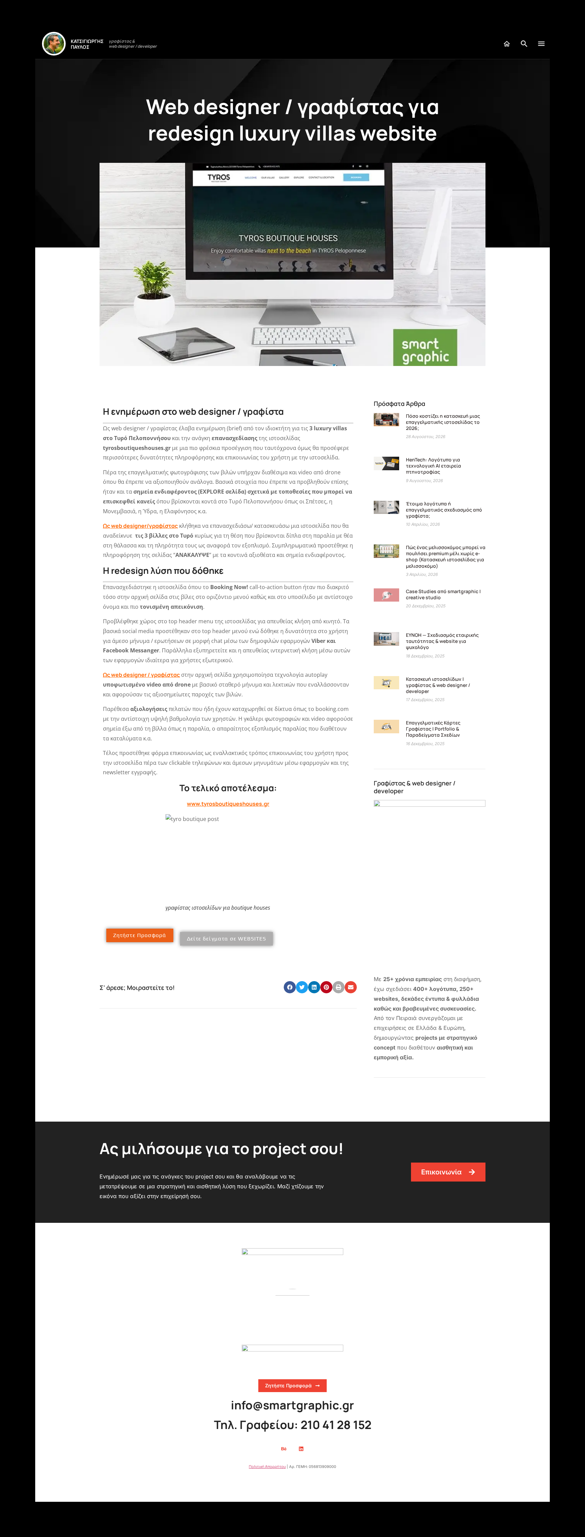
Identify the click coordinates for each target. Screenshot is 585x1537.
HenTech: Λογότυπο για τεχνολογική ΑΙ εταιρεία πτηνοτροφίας (433, 465)
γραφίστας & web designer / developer (133, 43)
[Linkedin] (301, 1449)
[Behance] (284, 1449)
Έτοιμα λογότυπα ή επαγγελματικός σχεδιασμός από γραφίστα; (444, 509)
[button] (290, 987)
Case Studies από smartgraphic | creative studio (443, 594)
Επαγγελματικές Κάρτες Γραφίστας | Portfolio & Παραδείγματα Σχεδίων (433, 728)
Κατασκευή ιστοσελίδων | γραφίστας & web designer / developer (438, 685)
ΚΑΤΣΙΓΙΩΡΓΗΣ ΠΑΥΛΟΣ (87, 44)
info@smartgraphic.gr (292, 1405)
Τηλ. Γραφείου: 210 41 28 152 (292, 1424)
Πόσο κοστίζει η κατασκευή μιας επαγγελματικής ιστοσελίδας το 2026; (443, 422)
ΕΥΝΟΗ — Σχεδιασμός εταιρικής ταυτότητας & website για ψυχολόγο (442, 641)
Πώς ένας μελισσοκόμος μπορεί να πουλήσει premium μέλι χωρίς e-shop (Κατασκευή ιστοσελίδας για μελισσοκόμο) (445, 556)
